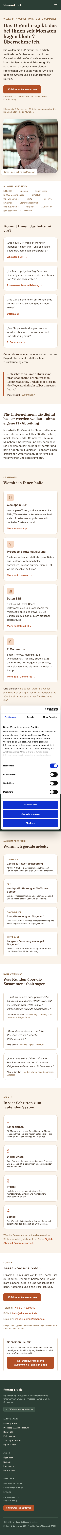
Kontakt (6, 1462)
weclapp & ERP (10, 1423)
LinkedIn (7, 1492)
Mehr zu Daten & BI (19, 626)
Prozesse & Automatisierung (16, 1427)
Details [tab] (30, 717)
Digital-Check (9, 1444)
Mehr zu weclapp (18, 528)
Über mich (8, 1457)
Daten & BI (8, 1432)
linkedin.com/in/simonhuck (29, 1319)
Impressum (8, 1466)
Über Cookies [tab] (50, 717)
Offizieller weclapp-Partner (21, 1409)
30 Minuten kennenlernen (22, 89)
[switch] (54, 774)
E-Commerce (9, 1436)
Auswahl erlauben (30, 814)
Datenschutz (9, 1470)
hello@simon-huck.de (24, 1313)
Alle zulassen (30, 804)
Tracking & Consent (12, 1440)
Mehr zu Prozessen (19, 575)
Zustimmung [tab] (11, 717)
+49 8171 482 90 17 (24, 1307)
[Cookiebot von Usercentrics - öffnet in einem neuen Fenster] (45, 709)
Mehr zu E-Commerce (21, 676)
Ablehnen (30, 823)
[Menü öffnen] (56, 5)
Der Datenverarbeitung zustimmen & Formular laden (30, 1362)
